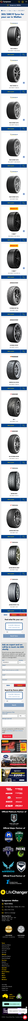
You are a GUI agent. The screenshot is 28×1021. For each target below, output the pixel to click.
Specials (4, 968)
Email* (4, 675)
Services (4, 960)
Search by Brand (6, 949)
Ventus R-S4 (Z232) (14, 382)
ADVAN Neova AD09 (14, 567)
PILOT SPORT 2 (14, 48)
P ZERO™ (14, 234)
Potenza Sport (14, 345)
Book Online (5, 971)
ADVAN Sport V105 (14, 604)
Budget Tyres (5, 988)
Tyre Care (4, 950)
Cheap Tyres (5, 990)
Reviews (4, 979)
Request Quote (7, 736)
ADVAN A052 (14, 493)
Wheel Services (5, 966)
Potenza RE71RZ (14, 308)
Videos (4, 977)
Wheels (4, 954)
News (3, 975)
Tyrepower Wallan (15, 5)
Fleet (3, 973)
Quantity (21, 660)
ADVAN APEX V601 (14, 530)
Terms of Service (19, 730)
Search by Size (5, 947)
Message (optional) (7, 718)
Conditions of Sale (19, 1017)
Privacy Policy (9, 730)
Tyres (3, 943)
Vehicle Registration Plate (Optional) (8, 713)
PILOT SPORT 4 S (14, 85)
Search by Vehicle (6, 945)
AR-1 (14, 419)
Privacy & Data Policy (10, 1017)
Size (3, 660)
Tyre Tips (4, 952)
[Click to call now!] (19, 2)
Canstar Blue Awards (7, 986)
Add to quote (11, 54)
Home (4, 10)
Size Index (4, 984)
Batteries (4, 962)
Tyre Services (5, 964)
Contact (4, 970)
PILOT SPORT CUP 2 (14, 122)
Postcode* (4, 680)
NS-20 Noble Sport (14, 456)
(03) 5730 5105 (9, 910)
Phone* (10, 670)
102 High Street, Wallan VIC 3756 (14, 907)
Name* (4, 665)
